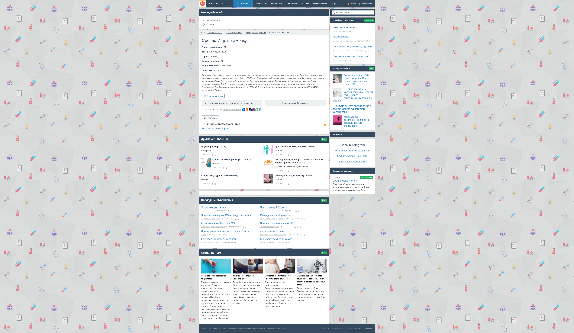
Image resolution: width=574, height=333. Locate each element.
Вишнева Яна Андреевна (210, 219)
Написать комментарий (216, 128)
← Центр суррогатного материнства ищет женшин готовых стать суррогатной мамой (233, 103)
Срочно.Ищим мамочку (345, 180)
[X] (250, 109)
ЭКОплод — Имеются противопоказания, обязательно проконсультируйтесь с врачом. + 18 (240, 328)
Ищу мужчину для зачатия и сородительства (225, 231)
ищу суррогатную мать (272, 231)
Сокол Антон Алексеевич (269, 227)
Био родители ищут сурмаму (276, 239)
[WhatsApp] (256, 109)
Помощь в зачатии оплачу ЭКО (277, 223)
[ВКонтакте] (243, 109)
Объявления (366, 178)
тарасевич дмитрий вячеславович (273, 235)
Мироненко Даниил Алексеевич (213, 227)
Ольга (203, 235)
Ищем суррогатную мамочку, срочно (294, 175)
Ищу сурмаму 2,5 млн (272, 207)
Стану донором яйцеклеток (275, 215)
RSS (324, 125)
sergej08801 (337, 31)
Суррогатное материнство (270, 211)
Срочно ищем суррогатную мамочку (231, 159)
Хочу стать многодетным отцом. (218, 239)
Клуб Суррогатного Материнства (353, 150)
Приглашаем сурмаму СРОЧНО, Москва (295, 146)
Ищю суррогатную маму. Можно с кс (350, 56)
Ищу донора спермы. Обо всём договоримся (226, 215)
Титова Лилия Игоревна (232, 110)
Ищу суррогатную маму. (214, 146)
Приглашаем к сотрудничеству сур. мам (352, 46)
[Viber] (253, 109)
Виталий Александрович (210, 242)
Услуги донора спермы (213, 207)
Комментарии (210, 118)
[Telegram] (260, 109)
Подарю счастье (341, 36)
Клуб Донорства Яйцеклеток (352, 156)
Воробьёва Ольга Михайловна (344, 41)
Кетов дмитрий (206, 211)
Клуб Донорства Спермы (353, 161)
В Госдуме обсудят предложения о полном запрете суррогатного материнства (352, 109)
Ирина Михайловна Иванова (343, 51)
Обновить (369, 20)
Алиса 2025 (264, 242)
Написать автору (214, 96)
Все (323, 139)
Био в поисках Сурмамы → (295, 103)
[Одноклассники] (247, 109)
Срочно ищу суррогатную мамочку (219, 175)
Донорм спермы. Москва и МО (218, 223)
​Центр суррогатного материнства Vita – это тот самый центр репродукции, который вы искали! (353, 95)
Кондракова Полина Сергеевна (272, 219)
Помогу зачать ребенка (344, 27)
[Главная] (201, 32)
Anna (334, 60)
